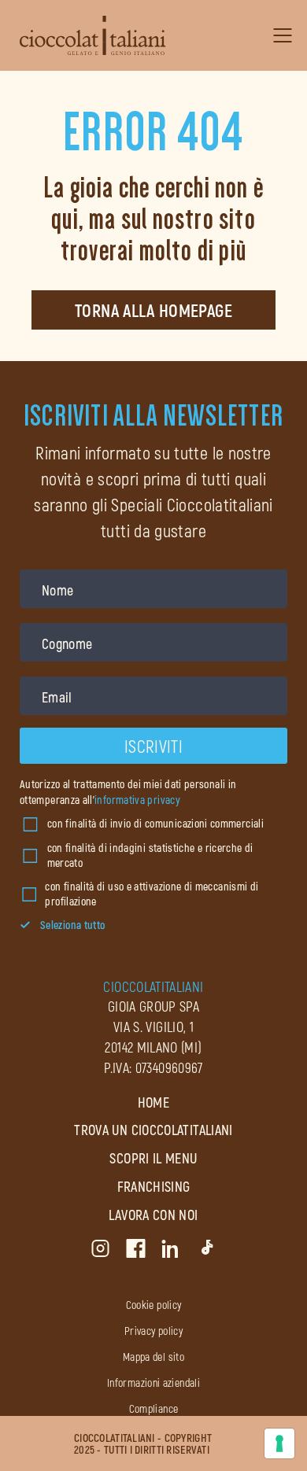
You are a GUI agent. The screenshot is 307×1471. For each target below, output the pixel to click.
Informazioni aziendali (153, 1382)
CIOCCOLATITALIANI (153, 986)
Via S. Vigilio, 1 (153, 1026)
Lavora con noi (153, 1214)
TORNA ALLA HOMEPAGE (153, 310)
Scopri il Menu (153, 1158)
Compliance (154, 1408)
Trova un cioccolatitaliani (153, 1129)
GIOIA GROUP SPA (153, 1006)
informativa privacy (137, 799)
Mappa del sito (153, 1356)
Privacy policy (153, 1330)
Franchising (153, 1186)
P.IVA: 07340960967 (153, 1067)
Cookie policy (154, 1304)
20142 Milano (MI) (153, 1047)
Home (153, 1102)
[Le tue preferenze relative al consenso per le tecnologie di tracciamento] (279, 1443)
